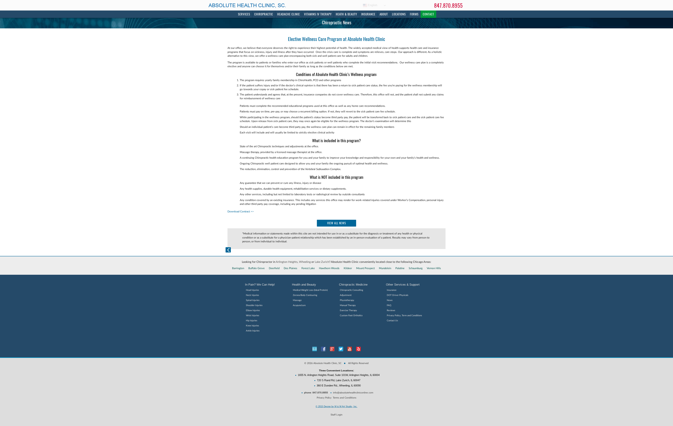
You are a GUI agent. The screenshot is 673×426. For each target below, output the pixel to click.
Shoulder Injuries (254, 305)
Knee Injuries (252, 326)
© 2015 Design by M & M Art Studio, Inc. (336, 406)
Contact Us (392, 321)
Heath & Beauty (346, 14)
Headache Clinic (288, 14)
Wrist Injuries (252, 315)
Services (244, 14)
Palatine (400, 268)
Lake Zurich (322, 262)
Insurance (368, 14)
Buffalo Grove (256, 268)
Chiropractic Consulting (351, 290)
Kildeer (348, 268)
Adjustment (346, 295)
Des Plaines (290, 268)
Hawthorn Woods (329, 268)
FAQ (389, 305)
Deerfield (274, 268)
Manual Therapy (348, 305)
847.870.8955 (448, 5)
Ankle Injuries (253, 331)
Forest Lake (308, 268)
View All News (336, 223)
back (228, 249)
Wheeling (305, 262)
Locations (399, 14)
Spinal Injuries (253, 300)
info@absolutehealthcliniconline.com (353, 392)
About (384, 14)
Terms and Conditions (344, 398)
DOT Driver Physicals (397, 295)
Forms (414, 14)
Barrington (238, 268)
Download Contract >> (240, 211)
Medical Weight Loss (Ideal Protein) (310, 290)
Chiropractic (263, 14)
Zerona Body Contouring (305, 295)
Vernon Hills (434, 268)
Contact (428, 14)
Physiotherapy (347, 300)
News (390, 300)
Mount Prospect (365, 268)
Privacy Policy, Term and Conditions (404, 315)
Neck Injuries (252, 295)
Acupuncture (299, 305)
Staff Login (336, 414)
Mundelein (385, 268)
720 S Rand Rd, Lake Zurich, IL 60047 (338, 380)
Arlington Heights (287, 262)
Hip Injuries (251, 321)
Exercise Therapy (348, 310)
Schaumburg (416, 268)
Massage (297, 300)
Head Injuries (252, 290)
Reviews (391, 310)
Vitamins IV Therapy (318, 14)
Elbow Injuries (253, 310)
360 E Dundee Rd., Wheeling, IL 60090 (339, 385)
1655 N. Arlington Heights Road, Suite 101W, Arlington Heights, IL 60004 (339, 374)
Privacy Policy (324, 398)
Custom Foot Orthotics (351, 315)
